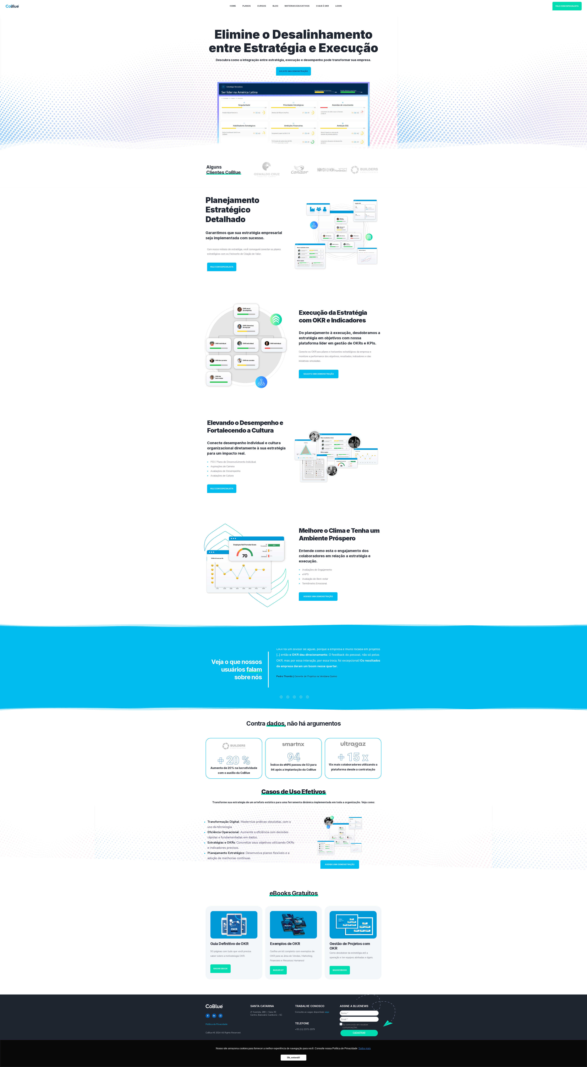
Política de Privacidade (216, 1024)
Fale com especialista (221, 267)
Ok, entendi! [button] (293, 1057)
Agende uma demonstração (318, 596)
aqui (327, 1012)
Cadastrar (359, 1033)
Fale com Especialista (567, 6)
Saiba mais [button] (364, 1048)
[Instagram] (220, 1016)
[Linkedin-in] (214, 1016)
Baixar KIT (278, 970)
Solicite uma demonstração (293, 71)
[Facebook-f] (208, 1016)
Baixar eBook (220, 968)
